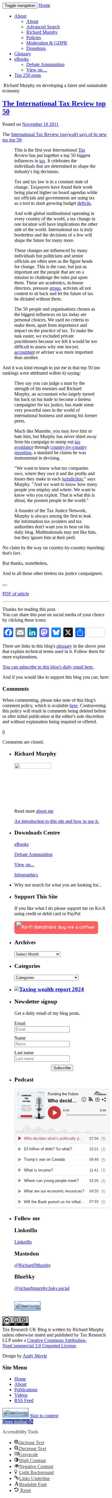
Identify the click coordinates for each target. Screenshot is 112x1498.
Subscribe (62, 1068)
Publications (25, 1389)
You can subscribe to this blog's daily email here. (48, 666)
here (74, 705)
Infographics (26, 874)
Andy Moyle (35, 1355)
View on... (24, 864)
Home (44, 5)
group (55, 288)
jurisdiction (72, 478)
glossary (64, 646)
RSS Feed (23, 1400)
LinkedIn (23, 1241)
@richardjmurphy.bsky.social (41, 1288)
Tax (81, 149)
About (20, 1384)
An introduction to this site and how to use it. (56, 821)
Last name (24, 1052)
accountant (24, 352)
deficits (84, 203)
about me (44, 811)
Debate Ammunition (33, 854)
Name (20, 1038)
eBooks (21, 844)
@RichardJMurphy (32, 1265)
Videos (20, 1395)
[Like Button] (4, 585)
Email (19, 1023)
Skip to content (44, 1415)
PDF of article (15, 593)
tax (42, 160)
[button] (17, 1421)
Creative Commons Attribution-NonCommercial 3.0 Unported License (44, 1343)
